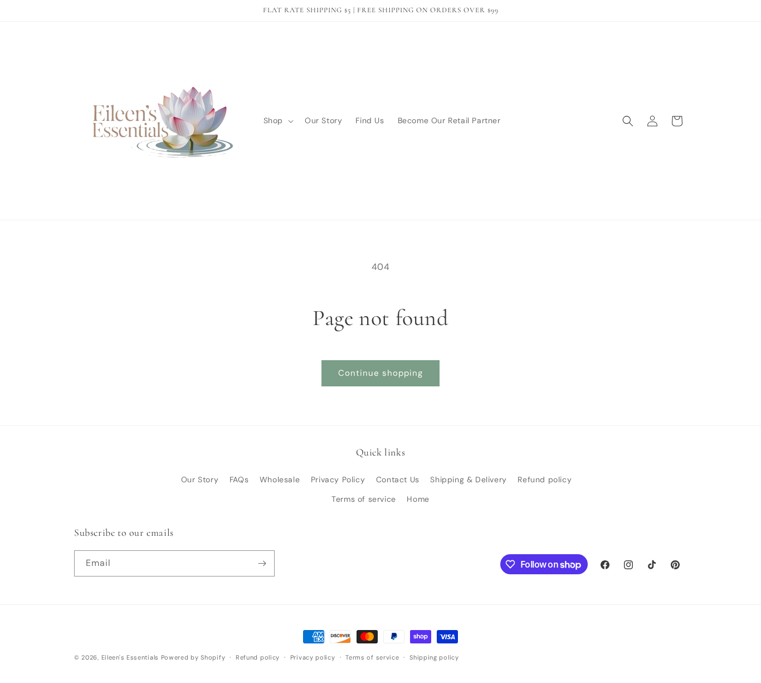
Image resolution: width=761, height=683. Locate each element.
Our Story (199, 479)
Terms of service (363, 499)
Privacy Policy (338, 479)
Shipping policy (434, 657)
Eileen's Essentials (130, 657)
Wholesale (280, 479)
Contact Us (397, 479)
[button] (277, 120)
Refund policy (545, 479)
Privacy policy (312, 657)
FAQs (239, 479)
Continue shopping (380, 373)
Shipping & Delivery (468, 479)
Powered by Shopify (193, 657)
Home (418, 499)
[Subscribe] (262, 563)
